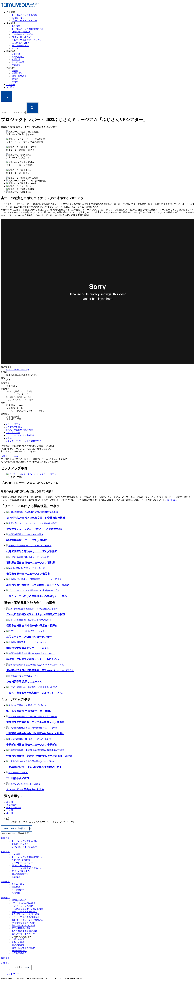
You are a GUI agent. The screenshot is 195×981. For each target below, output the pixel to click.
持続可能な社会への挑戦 (23, 923)
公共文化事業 (18, 942)
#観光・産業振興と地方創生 (19, 430)
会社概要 (16, 26)
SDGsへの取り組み (21, 43)
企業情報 (5, 851)
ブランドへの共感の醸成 (23, 903)
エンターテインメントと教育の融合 (29, 920)
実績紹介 (5, 898)
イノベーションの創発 (22, 906)
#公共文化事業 (13, 432)
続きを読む (172, 500)
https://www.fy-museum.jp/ (17, 369)
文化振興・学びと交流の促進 (25, 914)
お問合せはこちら (9, 456)
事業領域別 (17, 73)
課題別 (15, 71)
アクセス (16, 48)
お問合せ (10, 87)
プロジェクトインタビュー (24, 20)
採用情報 (10, 84)
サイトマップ (12, 974)
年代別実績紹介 (19, 953)
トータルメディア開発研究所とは (28, 29)
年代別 (15, 82)
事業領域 (16, 59)
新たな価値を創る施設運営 (24, 931)
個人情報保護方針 (20, 45)
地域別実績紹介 (19, 950)
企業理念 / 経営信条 (21, 32)
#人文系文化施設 (14, 427)
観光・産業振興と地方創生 (24, 911)
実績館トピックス (20, 18)
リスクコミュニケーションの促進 (28, 909)
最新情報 (5, 838)
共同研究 (16, 65)
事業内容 (16, 54)
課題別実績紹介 (19, 900)
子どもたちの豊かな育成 (23, 925)
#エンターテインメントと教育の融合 (23, 441)
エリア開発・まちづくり (23, 934)
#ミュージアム (13, 424)
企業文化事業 (18, 939)
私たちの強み (18, 57)
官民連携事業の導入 (21, 928)
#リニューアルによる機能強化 (20, 435)
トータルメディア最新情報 (24, 15)
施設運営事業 (18, 945)
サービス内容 (18, 62)
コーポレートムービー (22, 34)
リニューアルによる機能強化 (25, 917)
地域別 (15, 79)
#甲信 (9, 438)
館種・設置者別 (19, 76)
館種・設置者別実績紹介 (23, 948)
